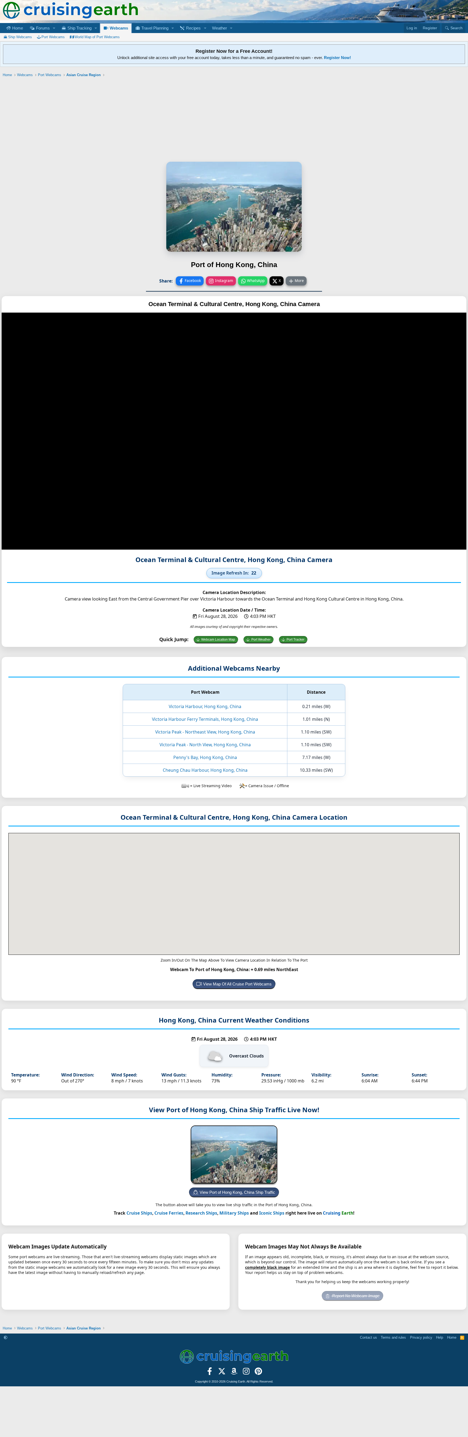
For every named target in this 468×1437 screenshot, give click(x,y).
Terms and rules (393, 1337)
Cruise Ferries (168, 1213)
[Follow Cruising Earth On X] (222, 1372)
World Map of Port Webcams (97, 37)
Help (439, 1337)
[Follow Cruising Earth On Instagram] (246, 1372)
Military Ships (234, 1213)
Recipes (193, 28)
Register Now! (337, 57)
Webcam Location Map (218, 639)
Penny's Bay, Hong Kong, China (205, 757)
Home (17, 28)
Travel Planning (154, 28)
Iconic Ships (271, 1213)
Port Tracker (295, 639)
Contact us (368, 1337)
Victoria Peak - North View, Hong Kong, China (205, 745)
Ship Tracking (79, 28)
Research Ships (201, 1213)
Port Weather (261, 639)
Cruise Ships (139, 1213)
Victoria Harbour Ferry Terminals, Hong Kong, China (205, 719)
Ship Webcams (20, 37)
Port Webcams (53, 37)
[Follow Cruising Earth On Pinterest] (258, 1372)
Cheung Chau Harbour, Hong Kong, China (205, 770)
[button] (54, 28)
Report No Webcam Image (355, 1295)
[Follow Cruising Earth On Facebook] (210, 1372)
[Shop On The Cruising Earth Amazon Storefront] (234, 1372)
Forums (42, 28)
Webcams (118, 28)
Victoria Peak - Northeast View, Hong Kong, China (205, 732)
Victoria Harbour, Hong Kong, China (205, 706)
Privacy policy (421, 1337)
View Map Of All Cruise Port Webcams (237, 984)
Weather (219, 28)
